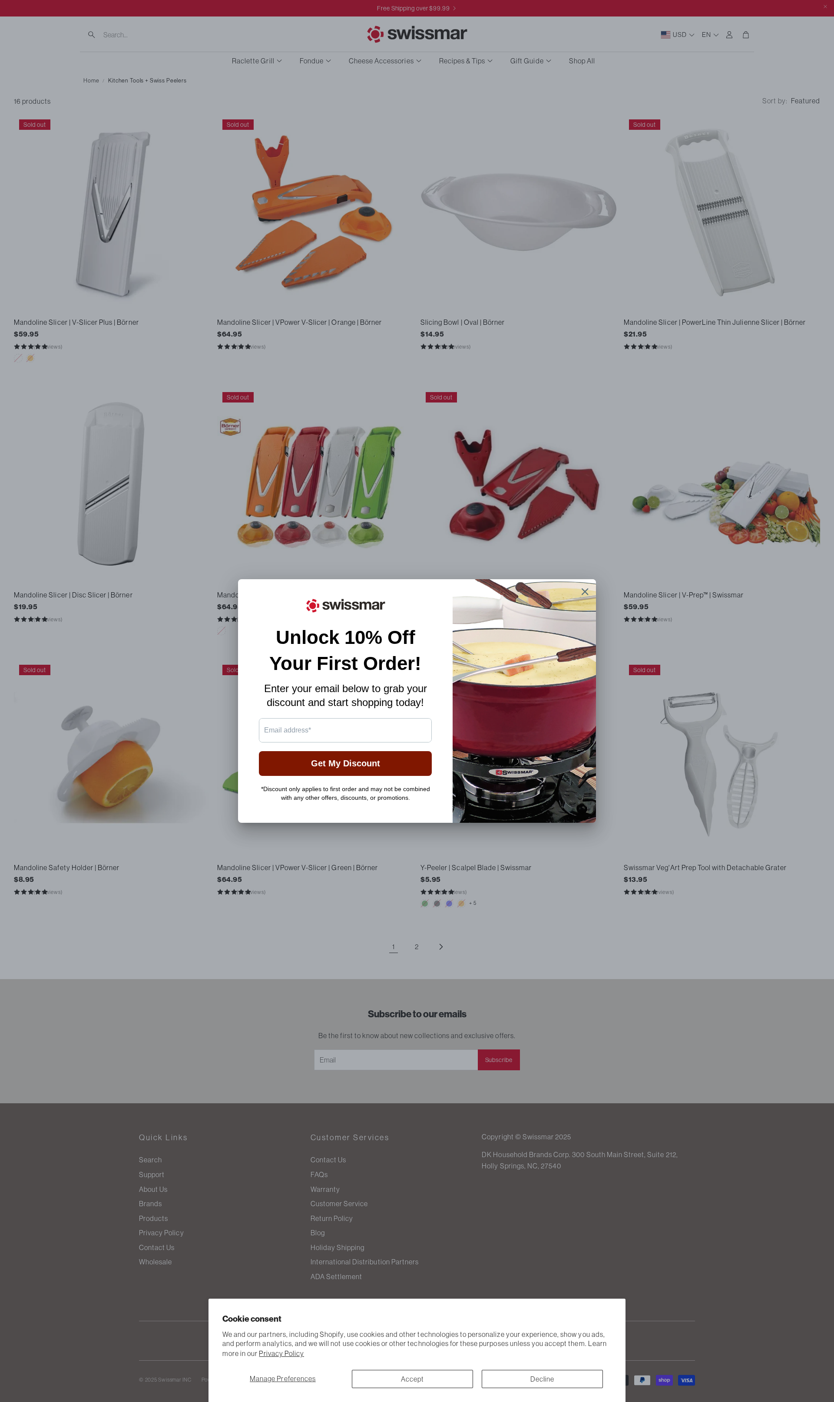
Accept (412, 1379)
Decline (542, 1379)
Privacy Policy (281, 1353)
